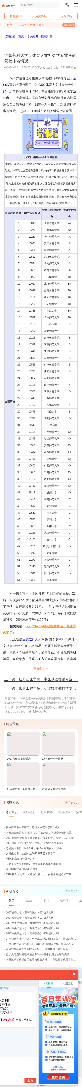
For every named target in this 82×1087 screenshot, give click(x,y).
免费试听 (66, 16)
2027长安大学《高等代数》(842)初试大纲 (30, 912)
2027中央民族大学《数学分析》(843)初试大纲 (32, 928)
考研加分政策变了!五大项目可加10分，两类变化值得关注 (39, 832)
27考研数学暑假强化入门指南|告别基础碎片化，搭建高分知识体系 (42, 944)
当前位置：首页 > (15, 36)
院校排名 (46, 36)
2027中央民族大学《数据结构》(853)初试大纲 (32, 923)
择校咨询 (16, 16)
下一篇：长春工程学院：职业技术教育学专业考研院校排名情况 (41, 688)
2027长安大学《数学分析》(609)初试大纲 (30, 917)
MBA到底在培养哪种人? (20, 858)
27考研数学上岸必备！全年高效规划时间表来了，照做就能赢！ (42, 938)
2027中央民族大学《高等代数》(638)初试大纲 (32, 933)
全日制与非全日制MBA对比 (22, 869)
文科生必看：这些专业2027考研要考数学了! (31, 853)
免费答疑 (41, 16)
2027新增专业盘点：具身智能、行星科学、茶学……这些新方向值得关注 (42, 838)
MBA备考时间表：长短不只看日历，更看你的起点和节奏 (38, 874)
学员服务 (32, 36)
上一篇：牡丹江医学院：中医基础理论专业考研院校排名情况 (41, 679)
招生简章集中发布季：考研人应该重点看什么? (32, 827)
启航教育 (28, 639)
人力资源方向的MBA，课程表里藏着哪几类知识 (33, 864)
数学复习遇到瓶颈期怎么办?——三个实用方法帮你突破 (37, 954)
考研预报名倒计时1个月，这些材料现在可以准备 (34, 848)
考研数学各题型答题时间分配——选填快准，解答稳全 (37, 949)
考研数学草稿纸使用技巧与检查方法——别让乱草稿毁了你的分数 (42, 959)
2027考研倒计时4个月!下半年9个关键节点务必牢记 (35, 843)
